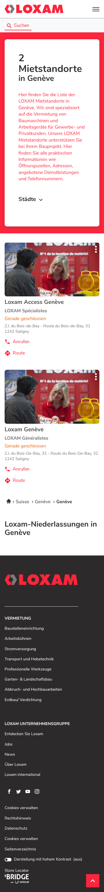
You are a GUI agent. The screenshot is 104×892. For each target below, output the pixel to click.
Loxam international (22, 775)
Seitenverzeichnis (20, 849)
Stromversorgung (20, 649)
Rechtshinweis (18, 818)
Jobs (8, 744)
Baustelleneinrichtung (24, 629)
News (10, 754)
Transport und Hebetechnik (29, 659)
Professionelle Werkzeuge (28, 669)
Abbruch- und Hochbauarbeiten (33, 689)
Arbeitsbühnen (18, 639)
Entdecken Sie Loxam (24, 734)
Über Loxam (16, 765)
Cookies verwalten (21, 808)
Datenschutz (16, 828)
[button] (95, 8)
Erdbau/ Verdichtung (23, 700)
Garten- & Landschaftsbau (28, 679)
